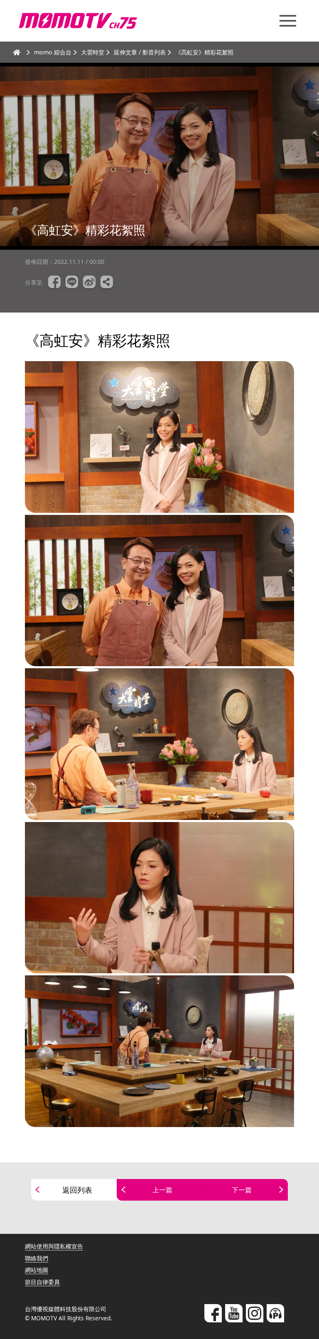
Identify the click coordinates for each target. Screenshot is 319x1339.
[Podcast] (275, 1313)
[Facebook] (213, 1313)
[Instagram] (254, 1313)
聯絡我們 (36, 1258)
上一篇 (162, 1189)
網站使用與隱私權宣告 (54, 1246)
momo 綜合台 (52, 52)
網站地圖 (36, 1270)
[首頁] (16, 52)
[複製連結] (106, 283)
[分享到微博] (89, 283)
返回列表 (77, 1190)
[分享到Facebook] (54, 283)
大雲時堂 (92, 52)
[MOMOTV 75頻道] (77, 21)
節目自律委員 (42, 1282)
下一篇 (242, 1189)
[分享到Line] (72, 283)
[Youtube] (234, 1313)
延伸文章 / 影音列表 (140, 52)
